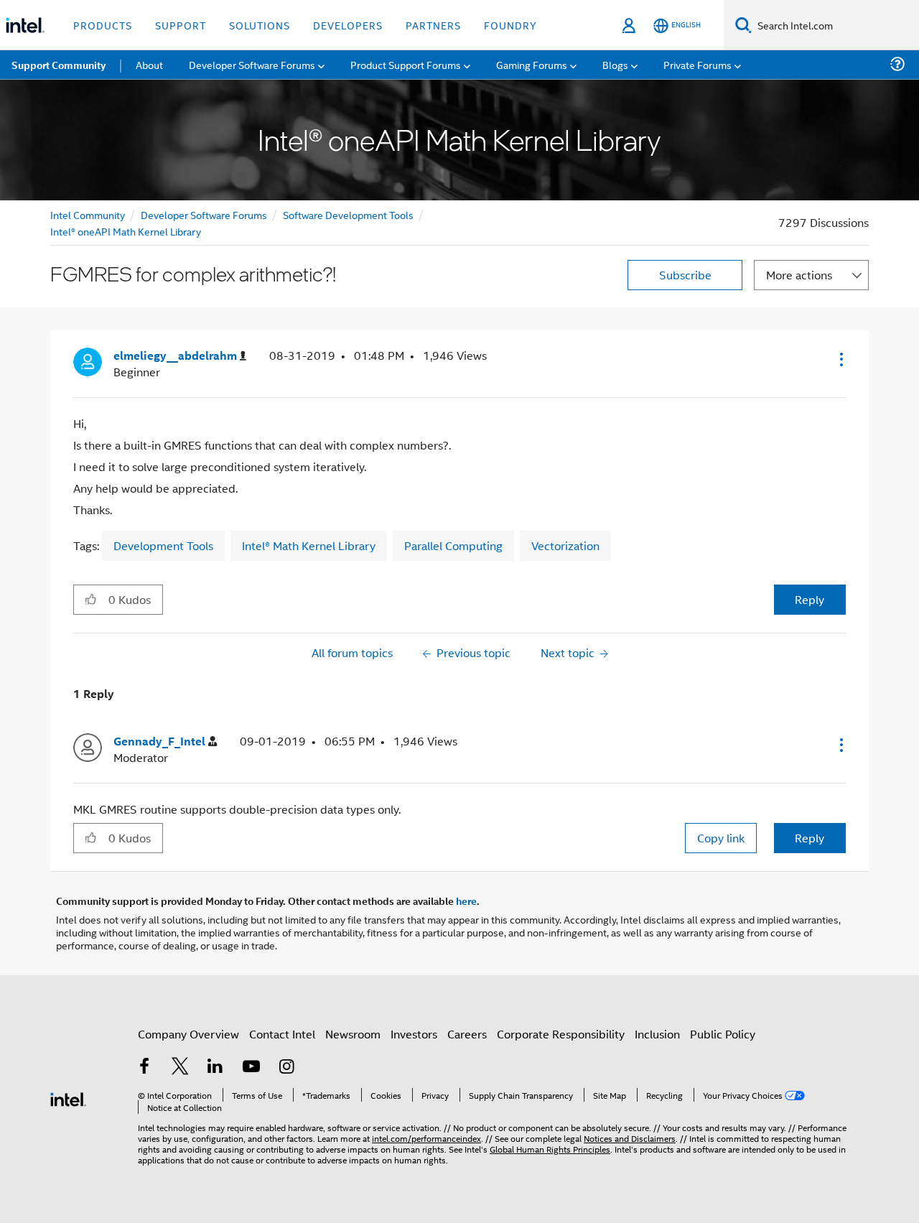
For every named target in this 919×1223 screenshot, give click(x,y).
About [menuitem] (149, 64)
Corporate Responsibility (561, 1034)
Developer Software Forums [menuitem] (252, 64)
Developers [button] (348, 24)
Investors (414, 1034)
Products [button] (102, 24)
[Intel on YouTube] (251, 1067)
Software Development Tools (348, 214)
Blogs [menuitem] (615, 64)
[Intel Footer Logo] (68, 1097)
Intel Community (87, 214)
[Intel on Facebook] (144, 1067)
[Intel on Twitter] (180, 1067)
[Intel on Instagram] (286, 1067)
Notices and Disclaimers (630, 1138)
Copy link (721, 837)
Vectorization (565, 545)
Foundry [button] (510, 24)
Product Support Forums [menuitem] (405, 64)
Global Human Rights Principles (550, 1148)
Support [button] (180, 24)
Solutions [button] (259, 24)
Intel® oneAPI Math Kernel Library (125, 230)
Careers (467, 1034)
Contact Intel (282, 1034)
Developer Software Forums (204, 214)
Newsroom (353, 1034)
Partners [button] (433, 24)
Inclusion (657, 1034)
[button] (840, 359)
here (466, 900)
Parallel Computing (453, 545)
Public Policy (722, 1034)
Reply (809, 599)
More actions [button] (799, 274)
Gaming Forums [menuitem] (531, 64)
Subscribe (685, 274)
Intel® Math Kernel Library (308, 545)
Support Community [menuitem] (58, 65)
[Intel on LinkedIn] (215, 1067)
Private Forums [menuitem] (697, 64)
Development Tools (163, 545)
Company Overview (188, 1034)
